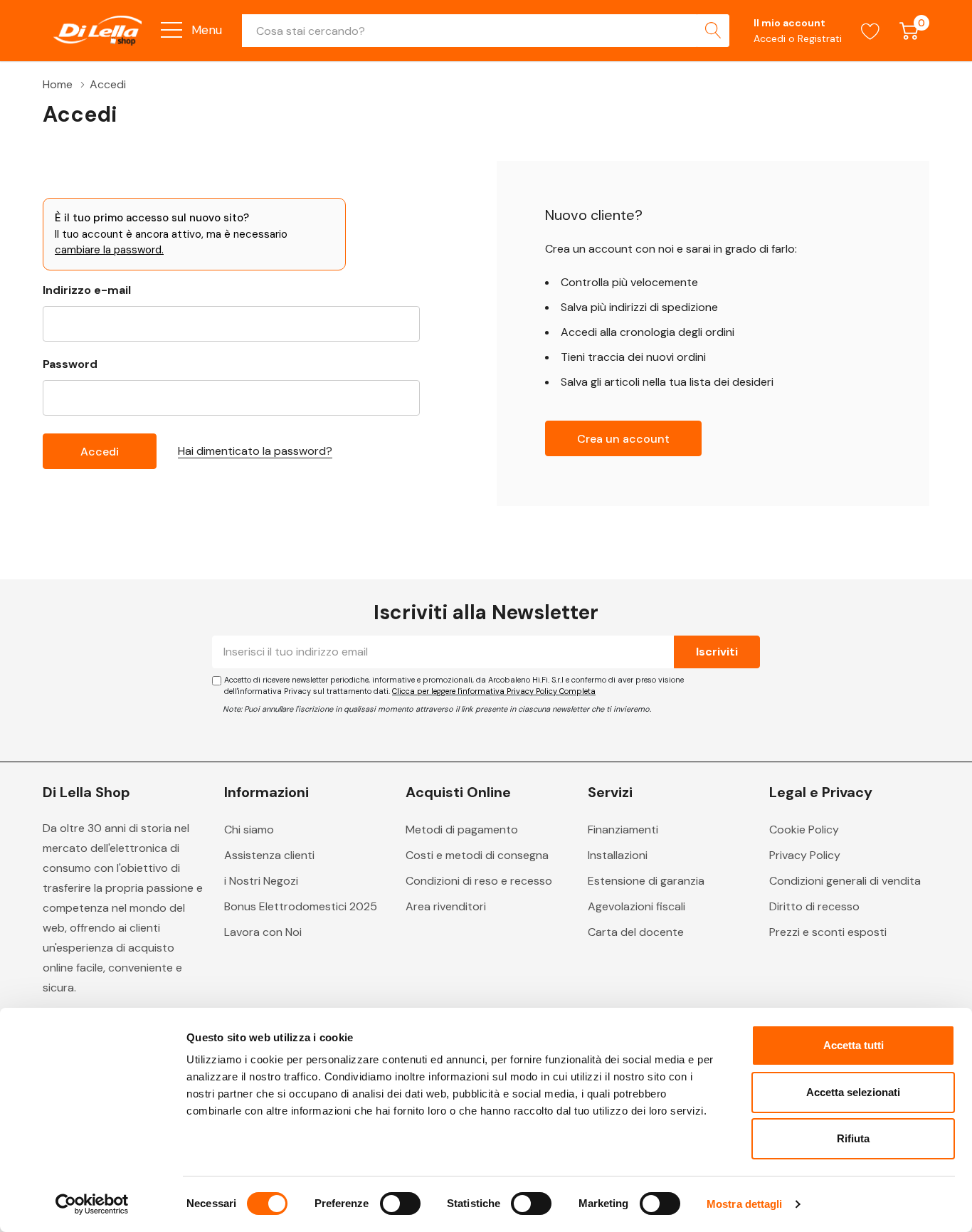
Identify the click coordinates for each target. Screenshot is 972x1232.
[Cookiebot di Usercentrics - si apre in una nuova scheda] (92, 1204)
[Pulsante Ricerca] (713, 30)
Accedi (771, 38)
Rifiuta (853, 1138)
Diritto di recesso (814, 906)
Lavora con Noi (263, 932)
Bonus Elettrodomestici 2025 (300, 906)
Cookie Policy (804, 829)
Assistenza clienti (269, 855)
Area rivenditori (446, 906)
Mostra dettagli (745, 1204)
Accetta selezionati (853, 1092)
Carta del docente (636, 932)
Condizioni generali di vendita (845, 880)
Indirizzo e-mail (87, 290)
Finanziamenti (623, 829)
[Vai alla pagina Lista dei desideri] (870, 31)
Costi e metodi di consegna (477, 855)
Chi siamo (249, 829)
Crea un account (623, 438)
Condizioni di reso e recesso (479, 880)
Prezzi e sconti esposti (828, 932)
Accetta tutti (853, 1045)
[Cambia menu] (171, 30)
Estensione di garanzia (646, 880)
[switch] (400, 1203)
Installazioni (618, 855)
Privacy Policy (804, 855)
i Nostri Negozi (261, 880)
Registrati (820, 38)
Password (70, 364)
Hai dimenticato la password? (255, 450)
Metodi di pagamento (462, 829)
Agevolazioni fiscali (636, 906)
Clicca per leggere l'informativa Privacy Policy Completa (494, 691)
